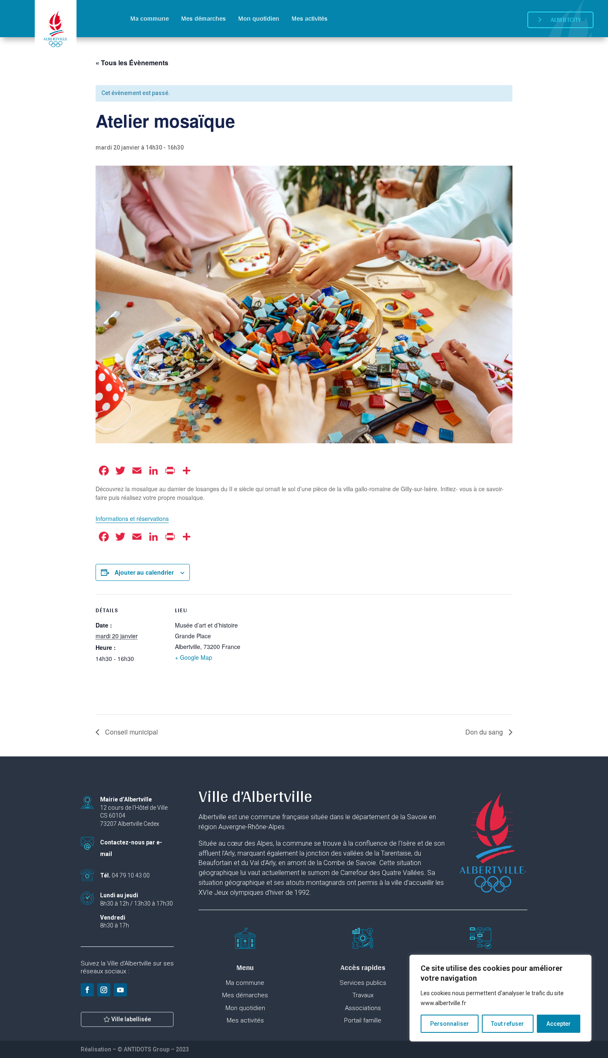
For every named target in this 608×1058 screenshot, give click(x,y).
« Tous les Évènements (132, 62)
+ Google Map (193, 657)
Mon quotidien (258, 18)
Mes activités (310, 18)
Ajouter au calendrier (144, 572)
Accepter (558, 1023)
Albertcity (566, 20)
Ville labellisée (131, 1019)
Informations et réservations (132, 518)
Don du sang (485, 732)
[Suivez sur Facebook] (87, 989)
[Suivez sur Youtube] (120, 989)
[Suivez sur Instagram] (103, 989)
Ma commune (149, 18)
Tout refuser (507, 1023)
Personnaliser (449, 1023)
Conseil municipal (130, 732)
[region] (500, 998)
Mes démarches (203, 18)
